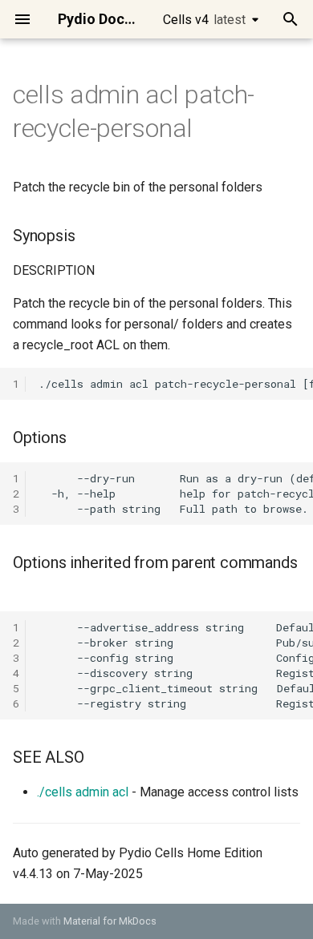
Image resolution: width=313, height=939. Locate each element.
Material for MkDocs (109, 921)
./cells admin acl (82, 792)
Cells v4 (204, 19)
